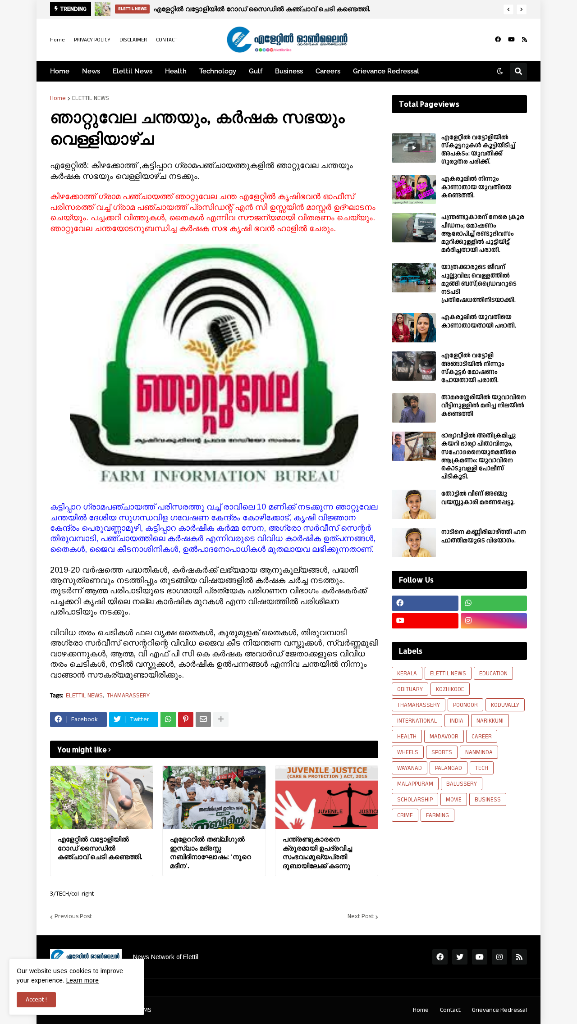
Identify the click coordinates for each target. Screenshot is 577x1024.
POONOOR (465, 705)
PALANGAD (448, 768)
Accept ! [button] (36, 999)
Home (57, 40)
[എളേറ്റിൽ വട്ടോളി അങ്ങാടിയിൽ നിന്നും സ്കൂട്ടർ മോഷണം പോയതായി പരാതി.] (414, 366)
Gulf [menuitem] (255, 71)
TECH (481, 768)
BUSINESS (488, 800)
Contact (450, 1010)
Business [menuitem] (289, 71)
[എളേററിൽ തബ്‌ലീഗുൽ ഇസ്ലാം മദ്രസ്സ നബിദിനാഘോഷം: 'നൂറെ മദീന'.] (214, 797)
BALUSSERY (461, 784)
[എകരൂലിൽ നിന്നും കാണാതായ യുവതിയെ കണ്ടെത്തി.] (414, 189)
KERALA (407, 673)
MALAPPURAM (415, 784)
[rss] (524, 40)
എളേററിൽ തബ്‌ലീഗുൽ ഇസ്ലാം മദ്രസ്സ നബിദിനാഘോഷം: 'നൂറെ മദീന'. (210, 852)
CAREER (482, 737)
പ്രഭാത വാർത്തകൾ (173, 9)
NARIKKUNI (490, 721)
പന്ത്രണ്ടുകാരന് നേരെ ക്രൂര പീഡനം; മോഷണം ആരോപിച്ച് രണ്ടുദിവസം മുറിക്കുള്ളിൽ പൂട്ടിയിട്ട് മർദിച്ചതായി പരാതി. (482, 233)
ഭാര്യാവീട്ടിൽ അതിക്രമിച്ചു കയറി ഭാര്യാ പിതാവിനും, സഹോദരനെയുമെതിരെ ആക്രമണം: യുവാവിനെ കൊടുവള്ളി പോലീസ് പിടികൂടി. (478, 456)
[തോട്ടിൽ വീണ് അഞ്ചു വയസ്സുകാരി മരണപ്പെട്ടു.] (414, 504)
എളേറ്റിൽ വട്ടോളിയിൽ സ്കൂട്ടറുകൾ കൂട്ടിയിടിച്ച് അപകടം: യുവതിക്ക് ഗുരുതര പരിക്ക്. (478, 149)
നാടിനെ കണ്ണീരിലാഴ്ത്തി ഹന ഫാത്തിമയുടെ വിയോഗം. (483, 536)
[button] (508, 9)
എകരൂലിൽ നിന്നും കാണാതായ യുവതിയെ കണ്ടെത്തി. (476, 187)
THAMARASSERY (128, 696)
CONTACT (167, 40)
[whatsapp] (494, 603)
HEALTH (407, 737)
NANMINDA (479, 752)
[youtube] (511, 40)
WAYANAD (409, 768)
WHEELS (407, 752)
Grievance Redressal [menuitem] (386, 71)
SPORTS (441, 752)
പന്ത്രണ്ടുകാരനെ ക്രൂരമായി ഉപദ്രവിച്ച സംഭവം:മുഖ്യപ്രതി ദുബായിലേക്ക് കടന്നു (317, 852)
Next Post (361, 916)
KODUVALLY (505, 705)
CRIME (405, 815)
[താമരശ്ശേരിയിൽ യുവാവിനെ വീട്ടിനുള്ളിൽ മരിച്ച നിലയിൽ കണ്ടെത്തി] (414, 408)
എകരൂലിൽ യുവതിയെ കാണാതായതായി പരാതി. (478, 321)
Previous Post (73, 916)
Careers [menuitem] (328, 71)
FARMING (437, 815)
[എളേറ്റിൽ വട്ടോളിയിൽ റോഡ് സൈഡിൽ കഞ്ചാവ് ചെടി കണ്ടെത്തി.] (101, 797)
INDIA (456, 721)
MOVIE (454, 800)
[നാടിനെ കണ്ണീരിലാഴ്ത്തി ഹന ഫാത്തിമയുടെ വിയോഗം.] (414, 542)
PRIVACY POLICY (92, 40)
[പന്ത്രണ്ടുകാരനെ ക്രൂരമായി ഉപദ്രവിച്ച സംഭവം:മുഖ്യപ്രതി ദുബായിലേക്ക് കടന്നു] (326, 797)
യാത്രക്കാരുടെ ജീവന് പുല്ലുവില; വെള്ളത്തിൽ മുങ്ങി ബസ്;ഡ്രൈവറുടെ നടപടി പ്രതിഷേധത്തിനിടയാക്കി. (479, 283)
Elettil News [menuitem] (132, 71)
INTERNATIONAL (417, 721)
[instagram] (494, 620)
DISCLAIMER (133, 40)
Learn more (82, 980)
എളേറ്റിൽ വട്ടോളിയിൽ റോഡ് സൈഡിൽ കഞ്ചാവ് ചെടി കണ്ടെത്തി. (100, 848)
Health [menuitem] (176, 71)
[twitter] (459, 957)
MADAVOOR (444, 737)
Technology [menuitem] (217, 71)
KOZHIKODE (450, 689)
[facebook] (498, 40)
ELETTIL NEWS (90, 98)
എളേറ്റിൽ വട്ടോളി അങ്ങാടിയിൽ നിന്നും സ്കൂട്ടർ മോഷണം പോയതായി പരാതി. (472, 367)
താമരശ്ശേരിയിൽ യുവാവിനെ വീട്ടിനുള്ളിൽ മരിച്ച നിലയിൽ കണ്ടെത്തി (483, 405)
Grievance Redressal (499, 1010)
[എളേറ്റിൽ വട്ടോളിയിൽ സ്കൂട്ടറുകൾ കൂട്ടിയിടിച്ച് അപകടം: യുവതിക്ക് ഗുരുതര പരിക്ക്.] (414, 148)
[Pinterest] (185, 719)
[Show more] (221, 719)
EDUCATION (493, 673)
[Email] (203, 719)
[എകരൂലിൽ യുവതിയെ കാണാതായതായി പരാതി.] (414, 327)
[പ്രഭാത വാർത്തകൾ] (102, 9)
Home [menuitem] (59, 71)
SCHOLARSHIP (415, 800)
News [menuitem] (91, 71)
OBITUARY (410, 689)
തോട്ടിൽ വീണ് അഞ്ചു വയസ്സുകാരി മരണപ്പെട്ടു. (478, 498)
